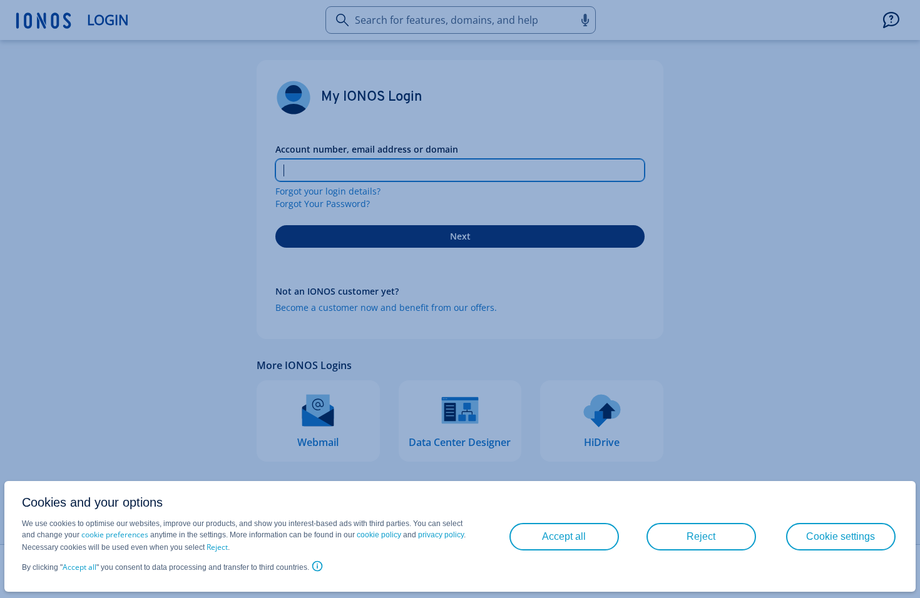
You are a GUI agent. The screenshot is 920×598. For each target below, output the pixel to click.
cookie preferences (114, 534)
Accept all (79, 567)
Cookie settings (840, 536)
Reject (217, 547)
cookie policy (379, 534)
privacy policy (441, 534)
